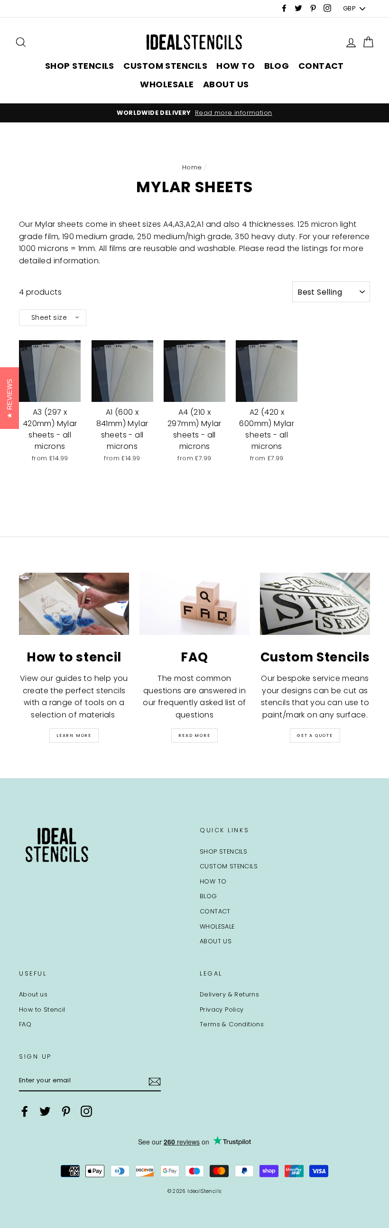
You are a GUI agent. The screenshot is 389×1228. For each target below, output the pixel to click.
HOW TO (235, 66)
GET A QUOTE (315, 735)
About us (33, 994)
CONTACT (321, 66)
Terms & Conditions (232, 1024)
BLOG (276, 66)
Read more (194, 735)
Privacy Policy (222, 1009)
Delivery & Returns (229, 994)
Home (192, 167)
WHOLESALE (167, 84)
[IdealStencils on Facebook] (24, 1111)
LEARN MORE (74, 735)
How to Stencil (42, 1009)
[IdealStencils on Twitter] (45, 1111)
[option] (194, 113)
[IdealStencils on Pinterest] (66, 1111)
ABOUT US (226, 84)
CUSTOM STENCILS (165, 66)
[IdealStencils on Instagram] (86, 1111)
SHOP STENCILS (79, 66)
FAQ (25, 1024)
